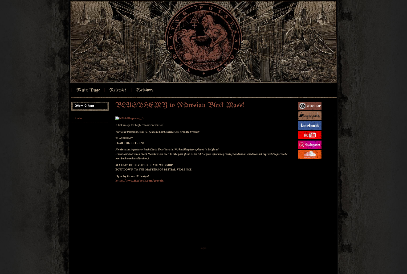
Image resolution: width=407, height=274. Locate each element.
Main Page (88, 90)
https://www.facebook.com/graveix (139, 181)
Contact (78, 118)
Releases (117, 90)
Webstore (144, 90)
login (203, 248)
